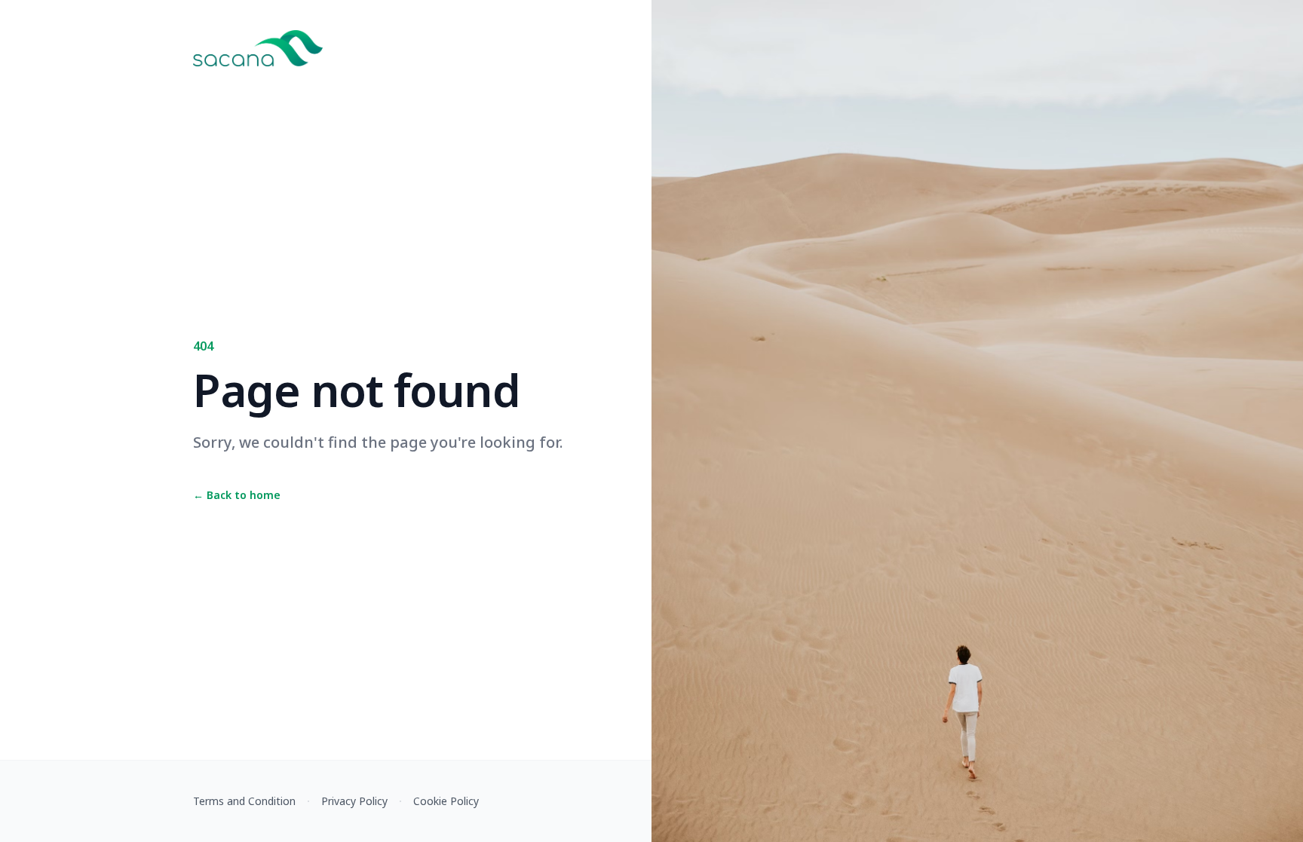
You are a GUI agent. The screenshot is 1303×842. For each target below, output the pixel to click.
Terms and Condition (244, 801)
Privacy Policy (354, 801)
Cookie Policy (446, 801)
